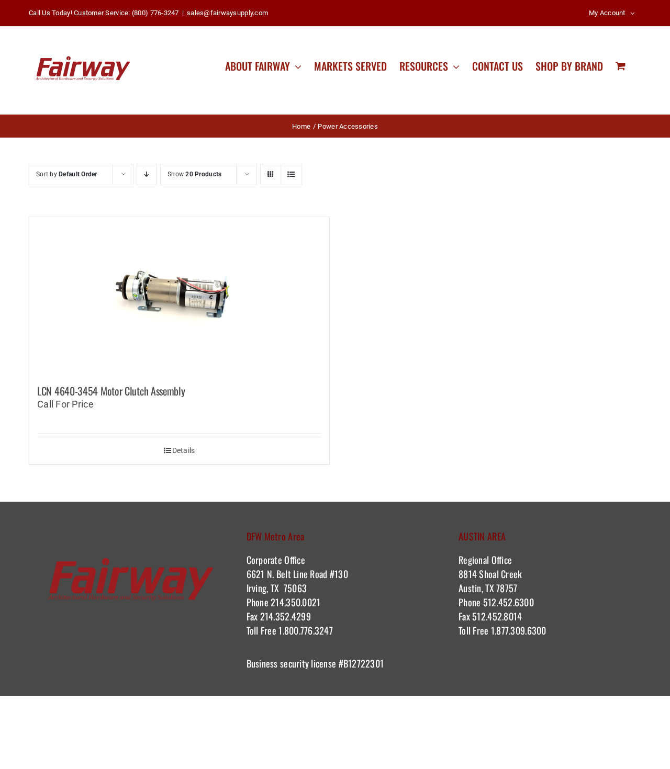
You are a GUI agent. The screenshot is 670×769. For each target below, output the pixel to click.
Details (183, 450)
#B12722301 (362, 663)
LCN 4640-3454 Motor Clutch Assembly (111, 391)
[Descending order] (147, 174)
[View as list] (291, 174)
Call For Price (65, 404)
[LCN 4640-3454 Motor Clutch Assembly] (179, 295)
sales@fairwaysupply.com (227, 13)
